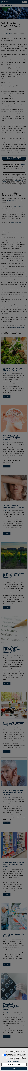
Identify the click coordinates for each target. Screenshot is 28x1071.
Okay (14, 1068)
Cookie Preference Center (14, 1064)
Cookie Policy (16, 1061)
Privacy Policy (9, 1061)
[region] (14, 1059)
